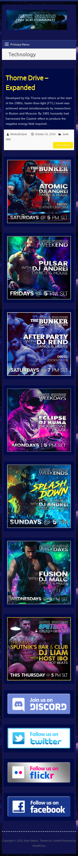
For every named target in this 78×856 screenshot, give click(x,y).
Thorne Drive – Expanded (27, 82)
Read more (63, 145)
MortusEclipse (18, 134)
